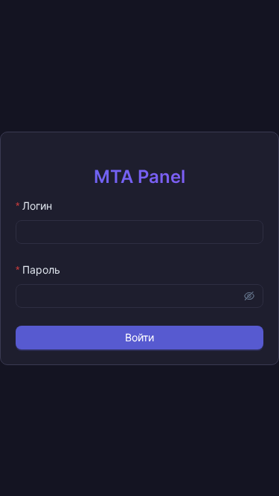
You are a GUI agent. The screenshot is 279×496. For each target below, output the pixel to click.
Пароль (41, 269)
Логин (37, 205)
